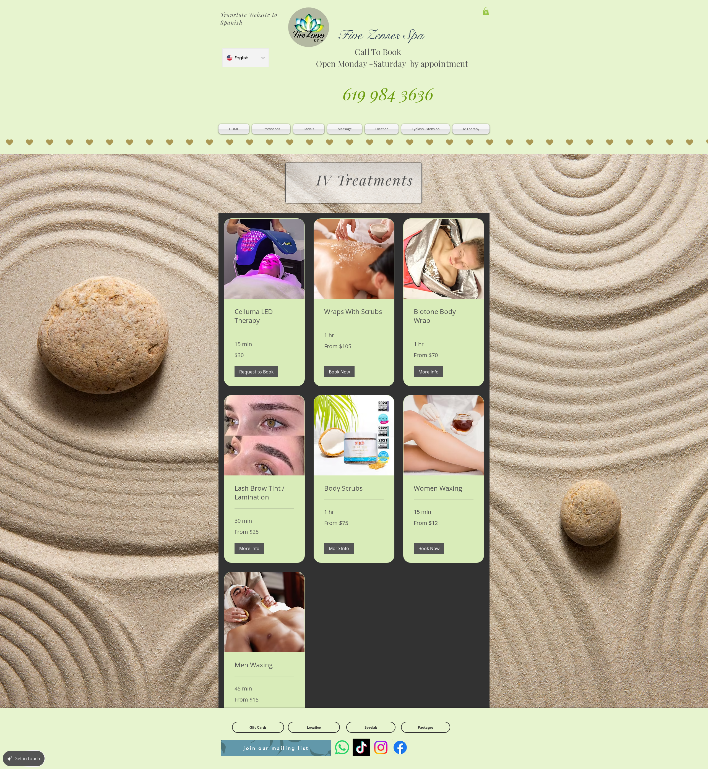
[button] (486, 11)
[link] (264, 316)
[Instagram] (381, 747)
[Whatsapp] (342, 747)
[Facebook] (400, 747)
